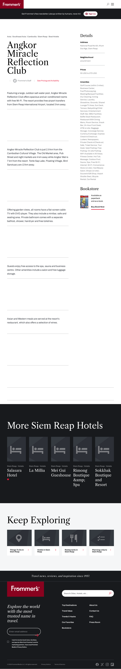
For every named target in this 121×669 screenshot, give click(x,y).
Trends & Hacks (69, 617)
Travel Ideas (67, 611)
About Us (93, 605)
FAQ (91, 617)
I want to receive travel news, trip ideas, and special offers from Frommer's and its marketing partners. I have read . (25, 643)
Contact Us (94, 611)
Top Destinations (69, 605)
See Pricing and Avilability (48, 81)
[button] (112, 4)
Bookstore (66, 628)
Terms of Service (59, 664)
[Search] (110, 593)
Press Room (94, 622)
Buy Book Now (97, 207)
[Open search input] (108, 4)
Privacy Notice (46, 664)
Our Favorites (68, 622)
